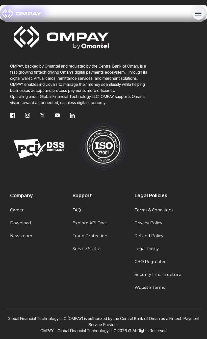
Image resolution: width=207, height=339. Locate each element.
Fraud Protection (89, 235)
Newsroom (21, 235)
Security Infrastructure (158, 274)
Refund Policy (149, 235)
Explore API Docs (89, 223)
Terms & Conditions (154, 210)
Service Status (86, 248)
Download (20, 223)
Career (17, 210)
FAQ (76, 210)
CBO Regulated (151, 261)
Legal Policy (147, 248)
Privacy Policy (148, 223)
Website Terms (150, 287)
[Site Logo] (22, 13)
